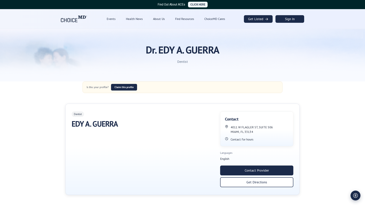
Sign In (290, 19)
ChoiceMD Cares (214, 19)
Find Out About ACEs (171, 4)
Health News (134, 19)
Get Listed (258, 19)
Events (111, 19)
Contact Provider (257, 170)
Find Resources (184, 19)
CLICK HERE (197, 4)
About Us (159, 19)
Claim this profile (124, 87)
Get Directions (256, 182)
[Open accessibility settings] (355, 195)
